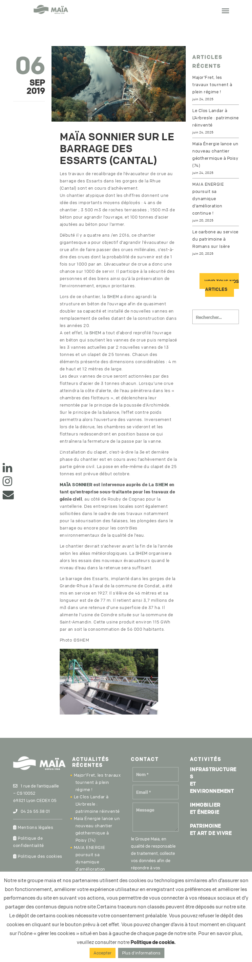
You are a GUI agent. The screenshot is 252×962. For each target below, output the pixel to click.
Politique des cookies (39, 856)
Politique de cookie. (153, 942)
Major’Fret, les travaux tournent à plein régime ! (212, 84)
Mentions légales (35, 827)
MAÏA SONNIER (76, 484)
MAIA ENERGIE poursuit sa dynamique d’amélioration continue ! (208, 198)
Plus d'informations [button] (141, 952)
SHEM (113, 296)
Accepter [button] (103, 952)
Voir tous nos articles (221, 285)
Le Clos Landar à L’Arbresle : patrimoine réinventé (215, 118)
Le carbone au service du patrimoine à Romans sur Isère (215, 239)
